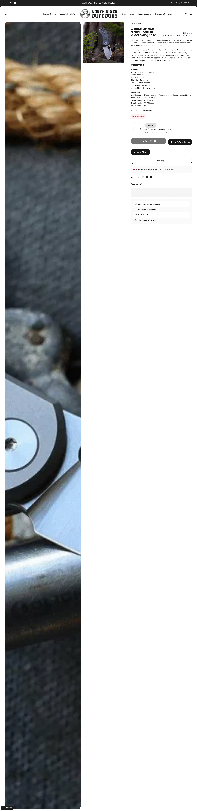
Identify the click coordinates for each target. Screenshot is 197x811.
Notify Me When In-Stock (181, 142)
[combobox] (181, 3)
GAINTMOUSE (136, 23)
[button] (176, 35)
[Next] (124, 3)
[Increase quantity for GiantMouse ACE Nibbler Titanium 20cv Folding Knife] (141, 129)
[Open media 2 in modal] (103, 42)
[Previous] (73, 3)
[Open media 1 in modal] (43, 415)
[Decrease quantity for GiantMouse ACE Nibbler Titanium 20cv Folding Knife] (133, 129)
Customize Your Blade (161, 129)
